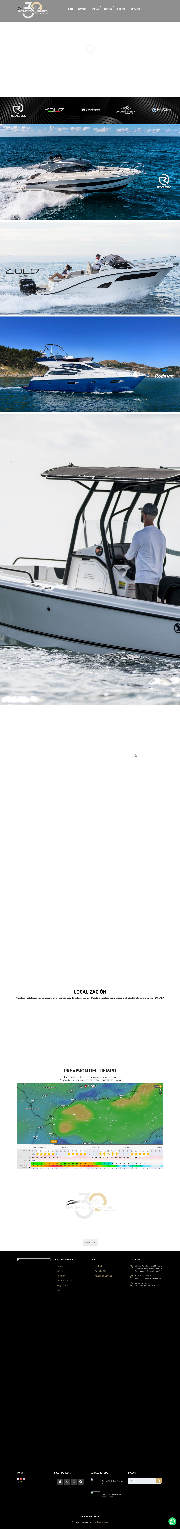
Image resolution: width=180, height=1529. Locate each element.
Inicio (70, 9)
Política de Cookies (103, 1275)
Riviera (60, 1266)
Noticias (121, 9)
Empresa (82, 9)
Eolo (59, 1290)
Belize (60, 1271)
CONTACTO (90, 1242)
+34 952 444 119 (145, 1276)
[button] (172, 1521)
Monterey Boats (64, 1280)
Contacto (135, 9)
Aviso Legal (100, 1271)
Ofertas (108, 9)
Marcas (95, 9)
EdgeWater (62, 1285)
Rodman (61, 1275)
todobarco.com (101, 1522)
